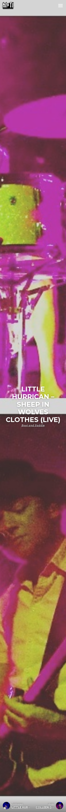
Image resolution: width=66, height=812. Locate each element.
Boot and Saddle (33, 425)
